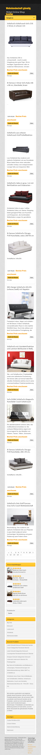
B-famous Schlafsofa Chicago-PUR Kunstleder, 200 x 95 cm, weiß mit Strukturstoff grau (19, 451)
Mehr (31, 73)
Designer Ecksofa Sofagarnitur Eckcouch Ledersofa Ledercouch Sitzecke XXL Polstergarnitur (18, 659)
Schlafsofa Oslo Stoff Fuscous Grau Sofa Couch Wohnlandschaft (20, 504)
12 (10, 555)
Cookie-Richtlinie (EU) (13, 720)
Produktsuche (11, 610)
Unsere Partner (11, 723)
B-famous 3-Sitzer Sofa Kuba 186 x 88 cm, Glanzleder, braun (20, 84)
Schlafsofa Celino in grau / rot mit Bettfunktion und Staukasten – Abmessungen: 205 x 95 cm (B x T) (20, 185)
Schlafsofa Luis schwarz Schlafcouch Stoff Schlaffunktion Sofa (19, 134)
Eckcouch (10, 626)
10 (30, 552)
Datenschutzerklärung (13, 727)
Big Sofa (9, 622)
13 (14, 555)
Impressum (10, 730)
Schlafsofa (10, 632)
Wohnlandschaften (12, 636)
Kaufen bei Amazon (13, 73)
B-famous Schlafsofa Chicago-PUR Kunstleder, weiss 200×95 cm (20, 234)
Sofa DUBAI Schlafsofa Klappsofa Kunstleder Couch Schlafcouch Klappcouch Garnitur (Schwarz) (20, 401)
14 (18, 555)
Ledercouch (10, 629)
